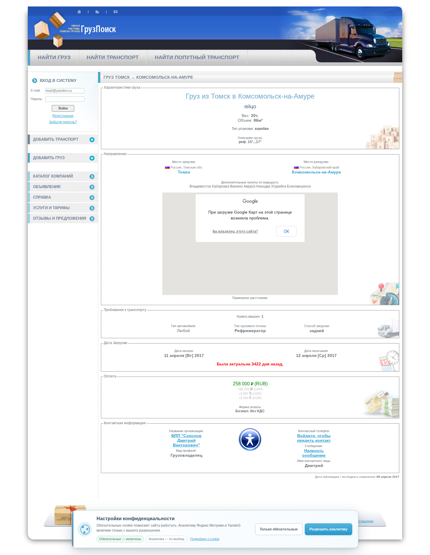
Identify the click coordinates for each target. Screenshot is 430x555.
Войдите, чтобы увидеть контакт (314, 438)
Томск (184, 172)
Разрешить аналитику (328, 529)
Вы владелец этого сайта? (235, 231)
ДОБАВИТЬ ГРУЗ (49, 158)
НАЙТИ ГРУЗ (54, 57)
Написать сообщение (314, 453)
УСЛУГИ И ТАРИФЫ (51, 208)
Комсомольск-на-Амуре (316, 172)
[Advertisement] (63, 258)
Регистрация (62, 116)
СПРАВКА (42, 197)
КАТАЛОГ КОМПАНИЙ (53, 176)
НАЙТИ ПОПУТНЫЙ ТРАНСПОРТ (197, 57)
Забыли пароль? (63, 122)
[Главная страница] (79, 11)
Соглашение (364, 521)
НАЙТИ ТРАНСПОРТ (113, 57)
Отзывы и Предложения (59, 218)
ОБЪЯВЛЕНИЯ (46, 187)
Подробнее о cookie (204, 539)
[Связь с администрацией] (115, 11)
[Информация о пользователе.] (250, 449)
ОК (286, 231)
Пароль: (37, 99)
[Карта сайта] (97, 11)
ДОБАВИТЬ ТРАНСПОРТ (55, 139)
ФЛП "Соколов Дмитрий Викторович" (186, 440)
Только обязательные (279, 529)
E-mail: (35, 90)
